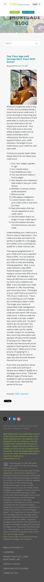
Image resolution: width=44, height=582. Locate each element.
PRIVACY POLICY (11, 564)
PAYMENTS (15, 12)
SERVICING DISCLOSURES (16, 568)
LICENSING (8, 552)
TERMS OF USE (10, 573)
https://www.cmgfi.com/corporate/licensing (20, 537)
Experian (24, 394)
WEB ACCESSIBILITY (13, 547)
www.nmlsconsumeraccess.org (15, 470)
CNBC (17, 394)
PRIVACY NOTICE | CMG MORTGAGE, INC (15, 558)
